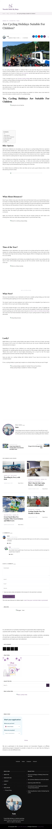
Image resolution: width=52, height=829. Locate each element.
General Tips (5, 20)
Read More (20, 483)
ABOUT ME (6, 774)
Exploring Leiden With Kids (34, 782)
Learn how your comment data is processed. (36, 600)
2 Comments (25, 37)
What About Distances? (9, 137)
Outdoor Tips (12, 20)
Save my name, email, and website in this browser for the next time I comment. (23, 592)
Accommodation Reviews (34, 479)
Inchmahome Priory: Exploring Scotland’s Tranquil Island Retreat (38, 786)
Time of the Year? (8, 138)
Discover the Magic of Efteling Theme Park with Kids (38, 775)
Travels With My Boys (22, 826)
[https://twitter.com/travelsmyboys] (8, 649)
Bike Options (7, 135)
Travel (17, 20)
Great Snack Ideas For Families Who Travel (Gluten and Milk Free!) (13, 519)
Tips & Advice (14, 475)
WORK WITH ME (7, 778)
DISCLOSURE (7, 787)
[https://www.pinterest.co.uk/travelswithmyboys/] (12, 649)
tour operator (25, 73)
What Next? (6, 140)
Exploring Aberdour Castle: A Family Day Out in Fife (38, 791)
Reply (10, 543)
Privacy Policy (8, 790)
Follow (26, 740)
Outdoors (37, 509)
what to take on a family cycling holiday (39, 311)
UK (41, 481)
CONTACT (6, 781)
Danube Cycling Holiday (24, 78)
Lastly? (5, 141)
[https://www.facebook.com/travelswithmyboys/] (4, 649)
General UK (30, 481)
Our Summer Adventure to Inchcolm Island (38, 779)
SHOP (5, 784)
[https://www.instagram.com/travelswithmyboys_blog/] (16, 649)
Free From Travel (8, 515)
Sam (8, 36)
